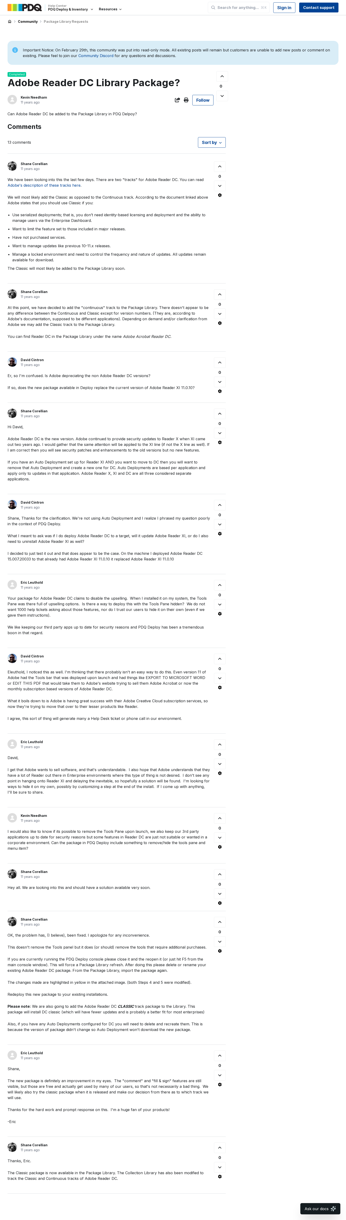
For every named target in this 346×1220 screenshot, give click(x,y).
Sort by (209, 142)
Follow (202, 100)
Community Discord (95, 55)
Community (28, 21)
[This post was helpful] (222, 76)
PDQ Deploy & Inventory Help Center (10, 21)
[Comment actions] (220, 195)
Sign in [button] (284, 7)
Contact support (318, 7)
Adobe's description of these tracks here (44, 185)
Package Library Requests (66, 21)
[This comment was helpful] (220, 166)
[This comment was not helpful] (220, 186)
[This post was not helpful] (222, 96)
